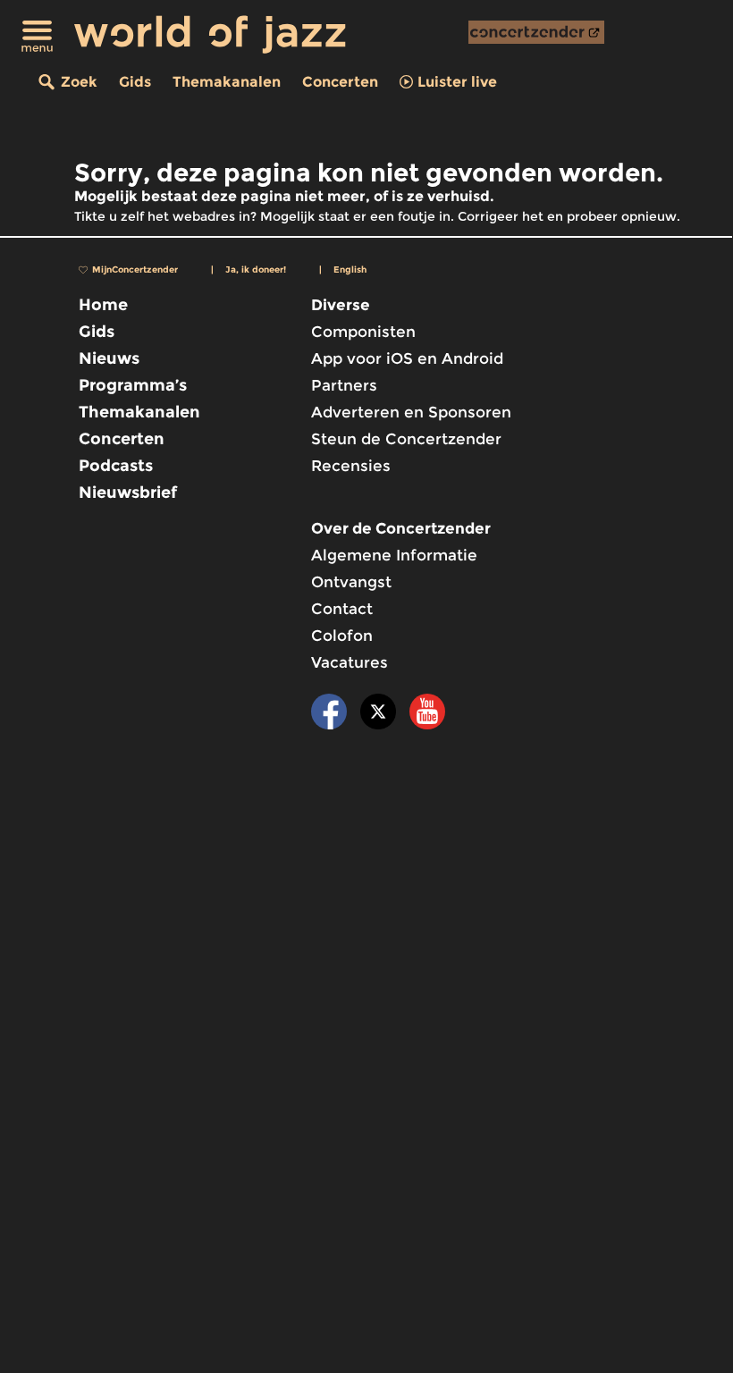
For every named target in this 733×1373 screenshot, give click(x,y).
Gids (135, 81)
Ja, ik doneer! (255, 269)
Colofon (342, 635)
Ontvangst (351, 582)
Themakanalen (227, 81)
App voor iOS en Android (407, 358)
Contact (342, 609)
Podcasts (116, 466)
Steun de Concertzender (406, 439)
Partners (344, 385)
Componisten (363, 332)
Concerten (340, 81)
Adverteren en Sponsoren (411, 412)
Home (103, 305)
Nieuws (109, 358)
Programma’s (133, 385)
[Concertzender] (536, 32)
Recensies (351, 466)
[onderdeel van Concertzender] (536, 32)
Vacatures (349, 662)
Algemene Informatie (394, 555)
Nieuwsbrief (128, 492)
